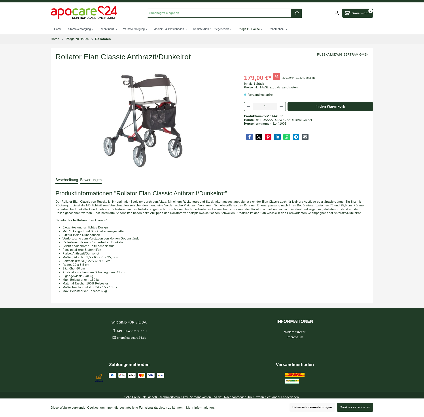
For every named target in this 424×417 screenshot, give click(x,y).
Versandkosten (200, 397)
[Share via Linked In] (277, 137)
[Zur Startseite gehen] (84, 12)
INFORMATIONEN (294, 321)
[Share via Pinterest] (268, 137)
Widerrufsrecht (294, 332)
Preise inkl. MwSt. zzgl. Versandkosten (271, 87)
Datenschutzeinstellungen (312, 407)
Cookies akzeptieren (355, 407)
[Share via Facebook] (249, 137)
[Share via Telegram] (296, 137)
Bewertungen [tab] (91, 180)
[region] (143, 120)
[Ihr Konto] (336, 13)
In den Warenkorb (330, 106)
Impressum (295, 337)
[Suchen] (296, 13)
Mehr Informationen (200, 407)
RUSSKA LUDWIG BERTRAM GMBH (343, 54)
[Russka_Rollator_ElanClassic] (143, 120)
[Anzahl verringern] (248, 106)
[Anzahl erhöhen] (281, 106)
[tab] (66, 180)
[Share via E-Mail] (305, 137)
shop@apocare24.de (131, 337)
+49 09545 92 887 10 (132, 331)
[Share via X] (259, 137)
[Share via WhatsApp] (286, 137)
